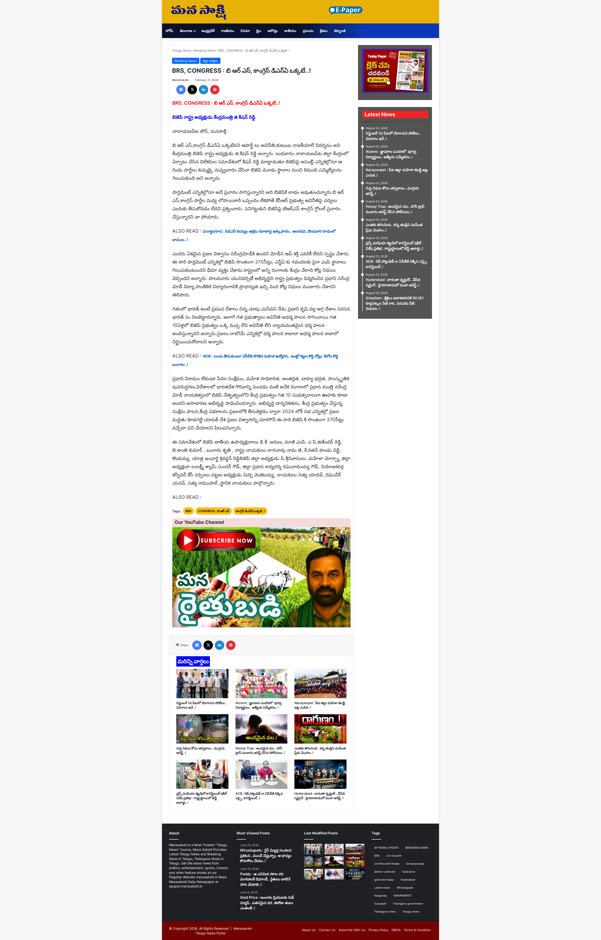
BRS (188, 511)
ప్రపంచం (308, 31)
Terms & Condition (417, 930)
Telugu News (181, 50)
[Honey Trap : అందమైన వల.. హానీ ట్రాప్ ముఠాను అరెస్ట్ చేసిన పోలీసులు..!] (261, 729)
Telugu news (410, 911)
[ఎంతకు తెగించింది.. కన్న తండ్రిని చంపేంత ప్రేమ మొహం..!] (320, 729)
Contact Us (327, 930)
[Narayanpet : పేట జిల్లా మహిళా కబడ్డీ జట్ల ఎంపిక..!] (320, 683)
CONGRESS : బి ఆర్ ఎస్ (213, 511)
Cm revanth (394, 855)
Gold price (408, 871)
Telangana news (385, 911)
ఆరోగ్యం (273, 31)
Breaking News (205, 50)
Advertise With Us (352, 930)
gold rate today (384, 879)
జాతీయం (290, 31)
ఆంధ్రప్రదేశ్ (208, 31)
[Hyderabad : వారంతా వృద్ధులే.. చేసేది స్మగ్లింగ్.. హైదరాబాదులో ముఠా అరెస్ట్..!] (320, 774)
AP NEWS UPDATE (386, 847)
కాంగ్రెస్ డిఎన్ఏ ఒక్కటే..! (250, 511)
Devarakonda (415, 863)
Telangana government (408, 903)
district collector (384, 871)
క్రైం (258, 31)
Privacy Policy (378, 930)
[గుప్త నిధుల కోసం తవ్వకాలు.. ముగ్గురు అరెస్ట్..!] (202, 729)
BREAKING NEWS (416, 847)
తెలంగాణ (186, 31)
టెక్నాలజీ (339, 31)
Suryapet (380, 903)
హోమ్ (169, 31)
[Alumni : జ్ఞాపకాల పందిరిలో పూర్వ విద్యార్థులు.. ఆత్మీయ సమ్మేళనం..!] (261, 683)
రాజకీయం (227, 31)
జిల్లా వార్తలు (210, 61)
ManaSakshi (180, 80)
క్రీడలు (323, 31)
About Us (309, 930)
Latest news (382, 887)
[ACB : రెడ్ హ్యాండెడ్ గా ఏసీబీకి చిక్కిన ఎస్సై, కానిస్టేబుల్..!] (261, 774)
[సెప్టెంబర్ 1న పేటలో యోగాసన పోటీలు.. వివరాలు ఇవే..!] (202, 683)
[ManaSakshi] (199, 11)
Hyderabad (408, 879)
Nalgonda (380, 895)
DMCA (396, 930)
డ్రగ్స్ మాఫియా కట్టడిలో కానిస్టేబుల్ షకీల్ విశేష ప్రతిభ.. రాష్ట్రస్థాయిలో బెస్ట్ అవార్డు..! (201, 797)
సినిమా (245, 31)
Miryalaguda (405, 887)
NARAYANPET (402, 895)
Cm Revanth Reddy (387, 863)
